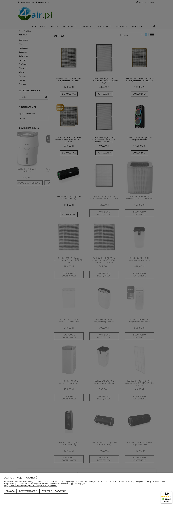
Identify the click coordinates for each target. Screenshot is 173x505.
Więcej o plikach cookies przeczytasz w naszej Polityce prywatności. (30, 486)
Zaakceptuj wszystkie (54, 491)
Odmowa (10, 491)
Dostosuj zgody (28, 491)
